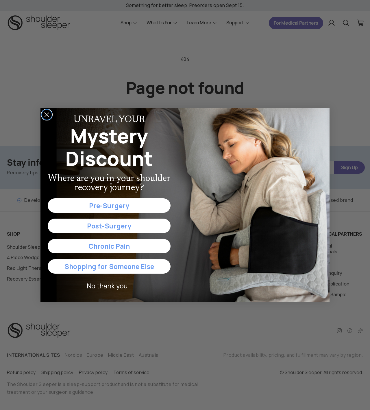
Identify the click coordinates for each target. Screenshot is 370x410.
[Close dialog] (47, 114)
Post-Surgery (109, 225)
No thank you (107, 285)
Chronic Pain (109, 246)
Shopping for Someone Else (109, 266)
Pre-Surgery (109, 205)
